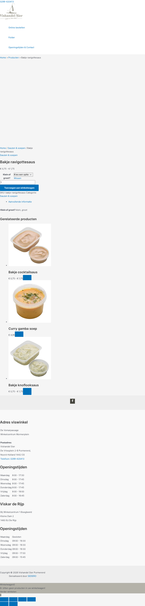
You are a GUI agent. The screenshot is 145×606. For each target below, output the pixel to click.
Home (3, 148)
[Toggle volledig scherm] (13, 599)
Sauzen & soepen (16, 148)
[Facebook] (72, 401)
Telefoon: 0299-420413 (12, 458)
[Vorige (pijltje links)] (4, 604)
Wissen (17, 178)
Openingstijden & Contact (21, 47)
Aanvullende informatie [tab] (20, 201)
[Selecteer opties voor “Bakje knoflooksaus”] (27, 391)
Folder (11, 37)
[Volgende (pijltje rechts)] (13, 604)
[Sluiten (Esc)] (31, 599)
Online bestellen (16, 27)
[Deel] (22, 599)
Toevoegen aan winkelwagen (19, 187)
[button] (19, 334)
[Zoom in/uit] (4, 599)
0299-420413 (7, 1)
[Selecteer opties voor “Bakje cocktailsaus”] (27, 278)
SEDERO (32, 576)
